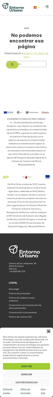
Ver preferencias (26, 382)
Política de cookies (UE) (20, 317)
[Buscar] (12, 64)
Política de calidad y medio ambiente (22, 299)
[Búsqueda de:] (26, 64)
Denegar (26, 374)
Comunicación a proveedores (23, 312)
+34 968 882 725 (17, 271)
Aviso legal (14, 289)
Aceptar (26, 366)
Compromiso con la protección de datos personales (25, 306)
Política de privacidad (19, 293)
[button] (48, 331)
